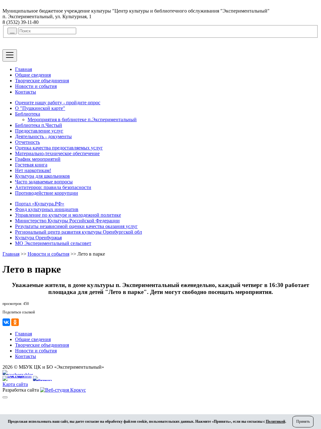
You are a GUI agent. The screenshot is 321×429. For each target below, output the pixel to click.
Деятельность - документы (43, 136)
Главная (23, 69)
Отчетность (27, 142)
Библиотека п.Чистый (38, 125)
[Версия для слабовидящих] (5, 397)
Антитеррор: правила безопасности (53, 187)
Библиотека (27, 114)
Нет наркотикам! (33, 170)
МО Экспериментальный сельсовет (53, 243)
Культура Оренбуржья (38, 237)
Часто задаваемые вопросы (44, 181)
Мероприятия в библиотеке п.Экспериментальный (82, 119)
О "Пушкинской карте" (40, 108)
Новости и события (36, 86)
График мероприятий (38, 159)
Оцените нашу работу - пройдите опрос (57, 102)
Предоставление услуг (39, 130)
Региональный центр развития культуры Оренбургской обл (78, 232)
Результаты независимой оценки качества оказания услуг (76, 226)
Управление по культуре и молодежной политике (68, 215)
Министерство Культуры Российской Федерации (67, 220)
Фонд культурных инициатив (46, 209)
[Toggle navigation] (10, 55)
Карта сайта (15, 384)
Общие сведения (33, 75)
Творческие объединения (42, 80)
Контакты (25, 92)
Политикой (275, 421)
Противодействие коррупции (46, 193)
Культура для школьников (42, 176)
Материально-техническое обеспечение (57, 153)
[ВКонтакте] (6, 322)
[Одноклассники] (15, 322)
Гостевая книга (31, 164)
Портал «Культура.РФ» (39, 203)
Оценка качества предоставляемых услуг (59, 147)
